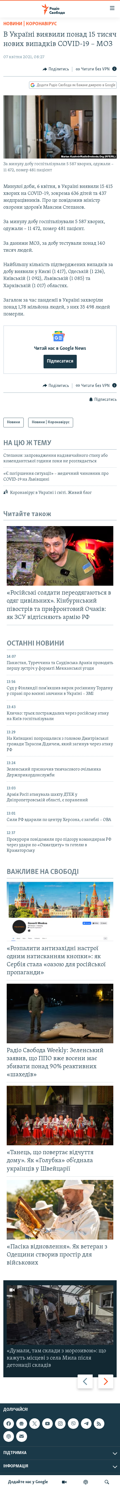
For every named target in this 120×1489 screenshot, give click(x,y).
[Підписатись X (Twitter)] (34, 1424)
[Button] (56, 69)
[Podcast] (8, 1436)
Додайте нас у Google (28, 1482)
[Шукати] (107, 1482)
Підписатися (60, 361)
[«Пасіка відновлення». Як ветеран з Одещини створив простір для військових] (60, 1210)
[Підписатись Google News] (21, 1424)
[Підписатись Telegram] (86, 1424)
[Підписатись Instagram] (60, 1424)
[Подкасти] (85, 1482)
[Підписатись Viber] (73, 1424)
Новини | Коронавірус (30, 24)
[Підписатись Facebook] (8, 1424)
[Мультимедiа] (64, 1482)
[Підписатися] (21, 1436)
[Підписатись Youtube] (47, 1424)
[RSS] (99, 1424)
